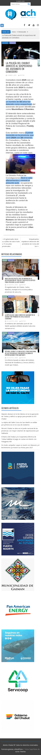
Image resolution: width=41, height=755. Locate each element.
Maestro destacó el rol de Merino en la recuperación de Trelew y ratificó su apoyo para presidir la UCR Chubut (20, 280)
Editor (22, 75)
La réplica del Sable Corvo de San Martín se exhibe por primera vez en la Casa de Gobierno (20, 317)
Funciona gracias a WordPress (12, 749)
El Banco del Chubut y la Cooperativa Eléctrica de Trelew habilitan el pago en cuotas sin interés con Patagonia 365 (18, 439)
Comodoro (5, 43)
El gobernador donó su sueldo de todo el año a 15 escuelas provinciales (11, 242)
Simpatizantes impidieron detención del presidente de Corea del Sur (30, 242)
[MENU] (2, 25)
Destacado (13, 43)
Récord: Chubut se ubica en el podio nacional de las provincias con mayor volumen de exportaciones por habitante (20, 353)
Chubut (5, 260)
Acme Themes (20, 752)
